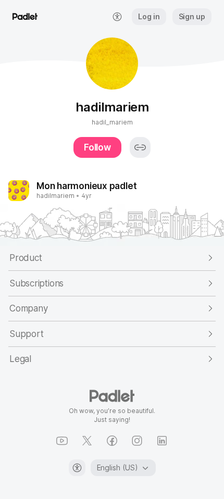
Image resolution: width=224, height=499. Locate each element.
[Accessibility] (77, 467)
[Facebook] (112, 440)
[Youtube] (62, 440)
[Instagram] (137, 440)
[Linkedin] (162, 440)
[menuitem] (117, 16)
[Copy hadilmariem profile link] (140, 147)
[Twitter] (87, 440)
